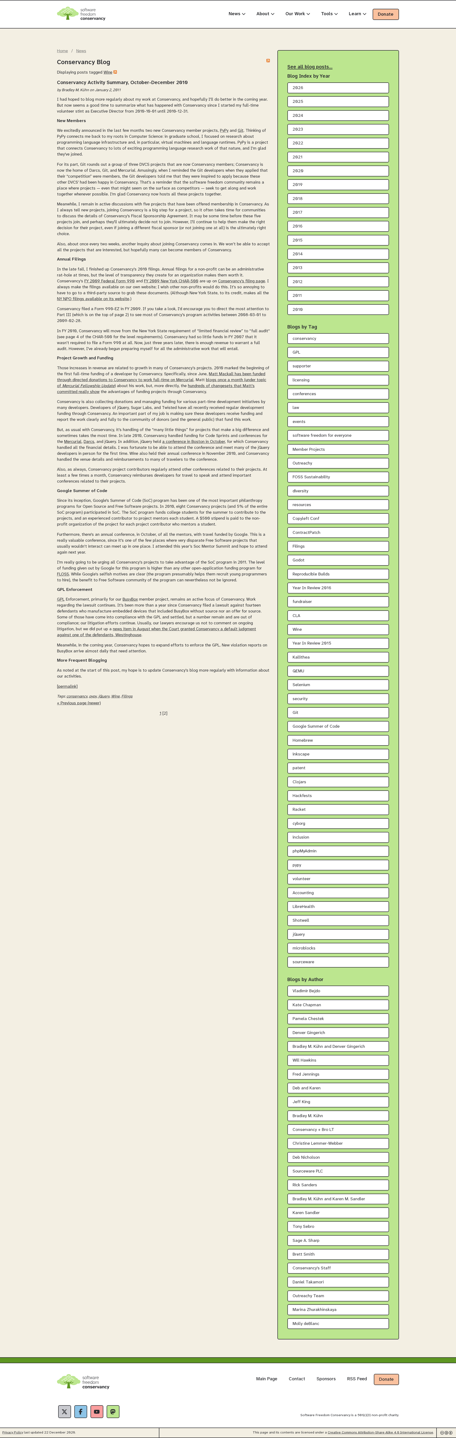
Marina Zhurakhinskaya (315, 1310)
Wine (108, 72)
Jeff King (301, 1102)
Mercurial (72, 442)
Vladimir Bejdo (306, 991)
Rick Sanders (305, 1185)
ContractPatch (306, 533)
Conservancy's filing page (241, 281)
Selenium (301, 685)
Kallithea (301, 657)
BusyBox (130, 599)
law (296, 408)
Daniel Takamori (308, 1282)
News (81, 51)
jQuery (103, 696)
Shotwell (301, 920)
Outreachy (302, 463)
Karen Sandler (306, 1213)
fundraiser (302, 602)
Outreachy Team (308, 1296)
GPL (296, 352)
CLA (296, 616)
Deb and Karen (307, 1088)
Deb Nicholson (306, 1157)
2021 (298, 157)
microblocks (304, 948)
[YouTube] (96, 1411)
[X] (64, 1411)
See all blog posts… (309, 67)
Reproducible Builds (311, 574)
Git (240, 130)
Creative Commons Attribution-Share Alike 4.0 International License (380, 1432)
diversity (300, 491)
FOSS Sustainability (311, 477)
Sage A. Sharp (306, 1241)
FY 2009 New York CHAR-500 (171, 281)
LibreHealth (304, 907)
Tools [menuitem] (327, 14)
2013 (297, 268)
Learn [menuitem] (356, 14)
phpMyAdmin (305, 851)
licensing (301, 380)
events (299, 422)
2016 (298, 226)
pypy (93, 696)
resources (302, 505)
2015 (298, 240)
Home (62, 51)
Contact (297, 1379)
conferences (304, 394)
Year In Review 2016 (312, 588)
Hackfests (302, 796)
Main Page (266, 1379)
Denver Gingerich (309, 1033)
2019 (298, 185)
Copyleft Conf (306, 519)
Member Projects (309, 449)
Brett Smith (304, 1254)
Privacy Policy (12, 1432)
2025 (298, 102)
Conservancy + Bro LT (313, 1130)
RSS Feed (357, 1379)
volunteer (301, 879)
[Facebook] (80, 1411)
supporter (302, 366)
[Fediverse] (113, 1411)
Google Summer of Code (316, 726)
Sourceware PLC (308, 1171)
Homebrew (303, 740)
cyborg (299, 823)
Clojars (299, 782)
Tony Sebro (303, 1226)
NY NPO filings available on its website (93, 299)
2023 (298, 129)
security (300, 699)
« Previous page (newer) (79, 703)
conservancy (76, 696)
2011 (297, 296)
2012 (298, 282)
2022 (298, 143)
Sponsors (326, 1379)
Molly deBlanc (306, 1324)
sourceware (303, 962)
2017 (297, 212)
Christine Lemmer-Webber (318, 1143)
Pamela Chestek (308, 1019)
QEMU (298, 671)
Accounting (303, 893)
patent (299, 768)
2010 (298, 310)
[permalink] (67, 686)
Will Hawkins (304, 1060)
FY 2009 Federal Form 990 (109, 281)
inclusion (301, 837)
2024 (298, 116)
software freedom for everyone (322, 435)
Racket (299, 809)
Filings (127, 696)
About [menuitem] (263, 14)
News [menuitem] (235, 14)
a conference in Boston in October (193, 442)
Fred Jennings (306, 1074)
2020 (298, 171)
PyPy (224, 130)
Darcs (89, 442)
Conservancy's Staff (312, 1268)
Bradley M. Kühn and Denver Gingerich (329, 1046)
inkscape (301, 754)
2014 (298, 254)
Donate (386, 14)
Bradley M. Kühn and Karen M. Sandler (329, 1199)
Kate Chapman (307, 1005)
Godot (298, 560)
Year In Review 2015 (312, 643)
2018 (298, 199)
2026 (298, 88)
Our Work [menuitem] (295, 14)
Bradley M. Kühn (308, 1116)
